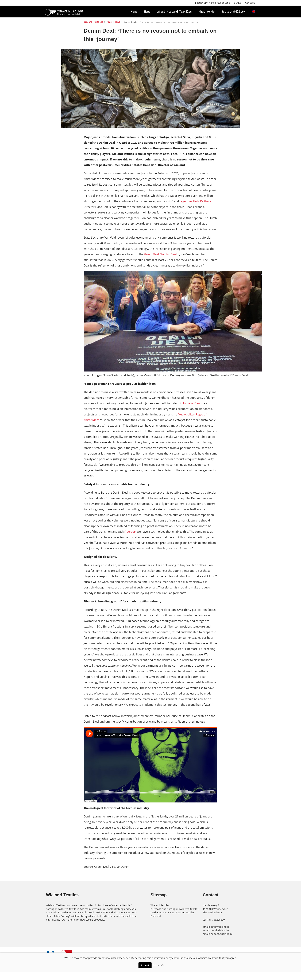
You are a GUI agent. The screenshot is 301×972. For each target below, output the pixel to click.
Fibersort (130, 532)
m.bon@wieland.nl (222, 934)
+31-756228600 (216, 919)
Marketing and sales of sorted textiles (172, 912)
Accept (145, 965)
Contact (250, 2)
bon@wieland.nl (220, 930)
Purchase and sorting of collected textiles (174, 909)
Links (237, 2)
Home (134, 11)
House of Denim (192, 403)
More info (158, 965)
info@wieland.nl (220, 926)
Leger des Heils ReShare (195, 201)
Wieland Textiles (159, 905)
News (147, 11)
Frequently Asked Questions (212, 2)
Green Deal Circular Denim (161, 254)
